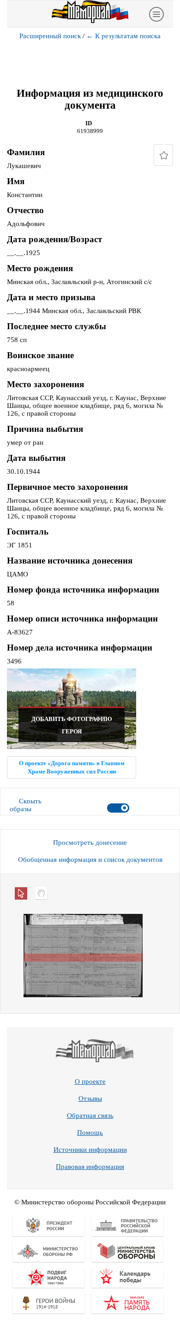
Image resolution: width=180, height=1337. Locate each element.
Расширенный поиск (50, 36)
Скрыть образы (26, 805)
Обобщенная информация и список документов (90, 859)
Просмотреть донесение (90, 842)
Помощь (90, 1132)
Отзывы (90, 1098)
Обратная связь (90, 1115)
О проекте (90, 1081)
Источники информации (90, 1149)
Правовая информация (90, 1166)
